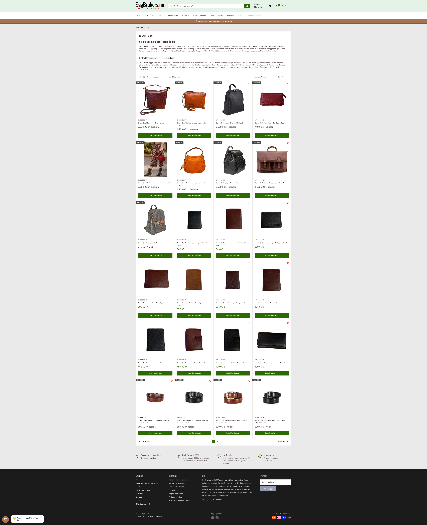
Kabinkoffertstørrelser (177, 483)
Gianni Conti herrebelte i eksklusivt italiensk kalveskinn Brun (153, 421)
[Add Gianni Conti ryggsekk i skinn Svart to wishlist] (249, 143)
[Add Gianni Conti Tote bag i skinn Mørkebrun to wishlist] (172, 83)
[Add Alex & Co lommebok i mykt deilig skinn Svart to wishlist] (288, 203)
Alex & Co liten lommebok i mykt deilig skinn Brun (231, 244)
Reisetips (230, 15)
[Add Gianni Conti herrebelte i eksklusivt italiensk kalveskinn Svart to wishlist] (210, 381)
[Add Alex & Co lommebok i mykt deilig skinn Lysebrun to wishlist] (210, 263)
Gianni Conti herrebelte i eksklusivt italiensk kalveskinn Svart (192, 421)
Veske (161, 15)
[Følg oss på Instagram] (217, 517)
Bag (153, 15)
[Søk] (247, 6)
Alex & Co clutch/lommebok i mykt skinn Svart (271, 363)
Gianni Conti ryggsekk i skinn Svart (228, 183)
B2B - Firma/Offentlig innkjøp (180, 500)
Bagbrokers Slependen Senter (147, 483)
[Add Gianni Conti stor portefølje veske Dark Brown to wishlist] (288, 143)
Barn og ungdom (199, 15)
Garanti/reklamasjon (176, 487)
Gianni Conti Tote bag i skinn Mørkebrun (152, 123)
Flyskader (172, 490)
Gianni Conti (145, 27)
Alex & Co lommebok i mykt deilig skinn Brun (154, 303)
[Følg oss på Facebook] (212, 517)
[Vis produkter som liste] (287, 77)
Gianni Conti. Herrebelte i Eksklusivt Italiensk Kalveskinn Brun (232, 421)
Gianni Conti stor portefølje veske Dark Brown (271, 183)
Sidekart (139, 497)
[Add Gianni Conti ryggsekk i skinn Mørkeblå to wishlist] (249, 83)
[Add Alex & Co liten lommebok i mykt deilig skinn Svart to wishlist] (210, 203)
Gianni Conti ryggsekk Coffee (148, 243)
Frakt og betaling (175, 497)
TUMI (240, 15)
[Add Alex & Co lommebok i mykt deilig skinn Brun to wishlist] (172, 263)
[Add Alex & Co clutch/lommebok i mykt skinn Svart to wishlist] (288, 323)
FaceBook (139, 494)
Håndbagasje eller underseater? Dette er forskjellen (213, 21)
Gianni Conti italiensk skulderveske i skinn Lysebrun (191, 124)
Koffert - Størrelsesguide (178, 480)
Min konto (258, 7)
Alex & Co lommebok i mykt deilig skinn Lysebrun (191, 304)
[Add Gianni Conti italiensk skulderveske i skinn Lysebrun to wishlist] (210, 83)
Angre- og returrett (176, 494)
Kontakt (138, 487)
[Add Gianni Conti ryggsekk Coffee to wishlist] (172, 203)
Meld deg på (268, 489)
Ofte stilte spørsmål (143, 504)
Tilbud (212, 15)
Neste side (281, 442)
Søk (137, 480)
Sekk (146, 15)
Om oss (138, 500)
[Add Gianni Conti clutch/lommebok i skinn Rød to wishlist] (288, 83)
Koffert (138, 15)
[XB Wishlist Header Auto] (270, 6)
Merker (220, 15)
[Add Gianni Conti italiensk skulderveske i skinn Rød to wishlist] (172, 143)
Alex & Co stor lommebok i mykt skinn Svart (153, 363)
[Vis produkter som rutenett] (283, 77)
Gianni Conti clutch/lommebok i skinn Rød (269, 123)
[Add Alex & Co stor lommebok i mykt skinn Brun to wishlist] (288, 263)
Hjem (137, 27)
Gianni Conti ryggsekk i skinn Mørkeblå (229, 123)
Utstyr (184, 15)
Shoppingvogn (172, 15)
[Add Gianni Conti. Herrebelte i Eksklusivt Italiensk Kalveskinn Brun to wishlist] (249, 381)
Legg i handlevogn (155, 136)
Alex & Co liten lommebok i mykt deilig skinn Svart (192, 244)
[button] (5, 519)
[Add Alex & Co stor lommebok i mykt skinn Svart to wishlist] (172, 323)
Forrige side (146, 442)
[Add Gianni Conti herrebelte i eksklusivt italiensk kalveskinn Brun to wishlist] (172, 381)
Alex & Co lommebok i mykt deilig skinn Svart (271, 243)
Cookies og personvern (144, 490)
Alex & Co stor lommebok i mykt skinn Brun (270, 303)
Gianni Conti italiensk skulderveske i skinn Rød (154, 183)
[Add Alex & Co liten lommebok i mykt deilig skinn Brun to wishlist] (249, 203)
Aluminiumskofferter (253, 15)
